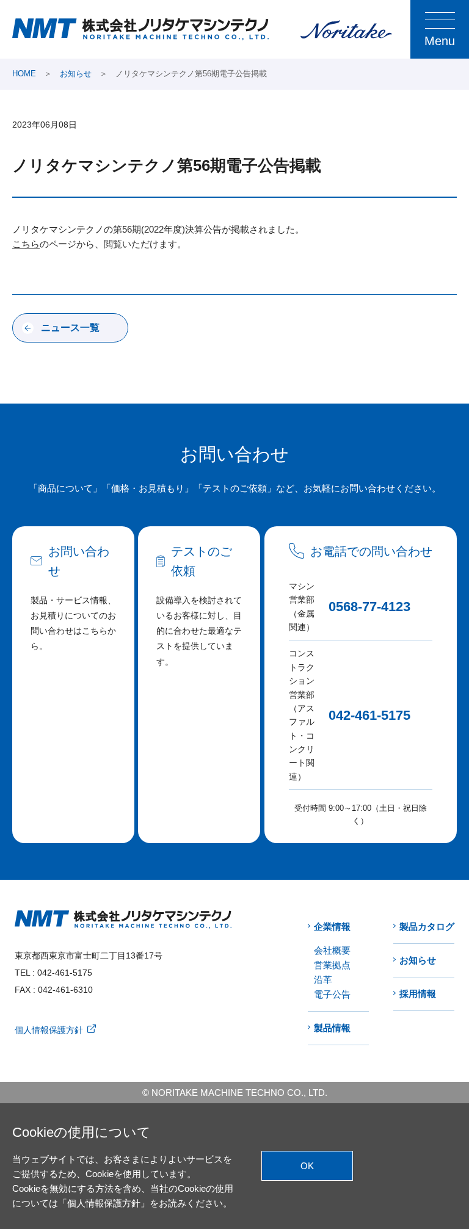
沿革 (323, 979)
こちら (26, 244)
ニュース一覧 (70, 327)
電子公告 (332, 994)
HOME (24, 73)
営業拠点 (332, 965)
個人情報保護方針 (49, 1030)
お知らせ (76, 73)
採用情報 (417, 993)
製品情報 (332, 1028)
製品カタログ (426, 926)
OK (307, 1166)
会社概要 (332, 950)
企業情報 (332, 926)
